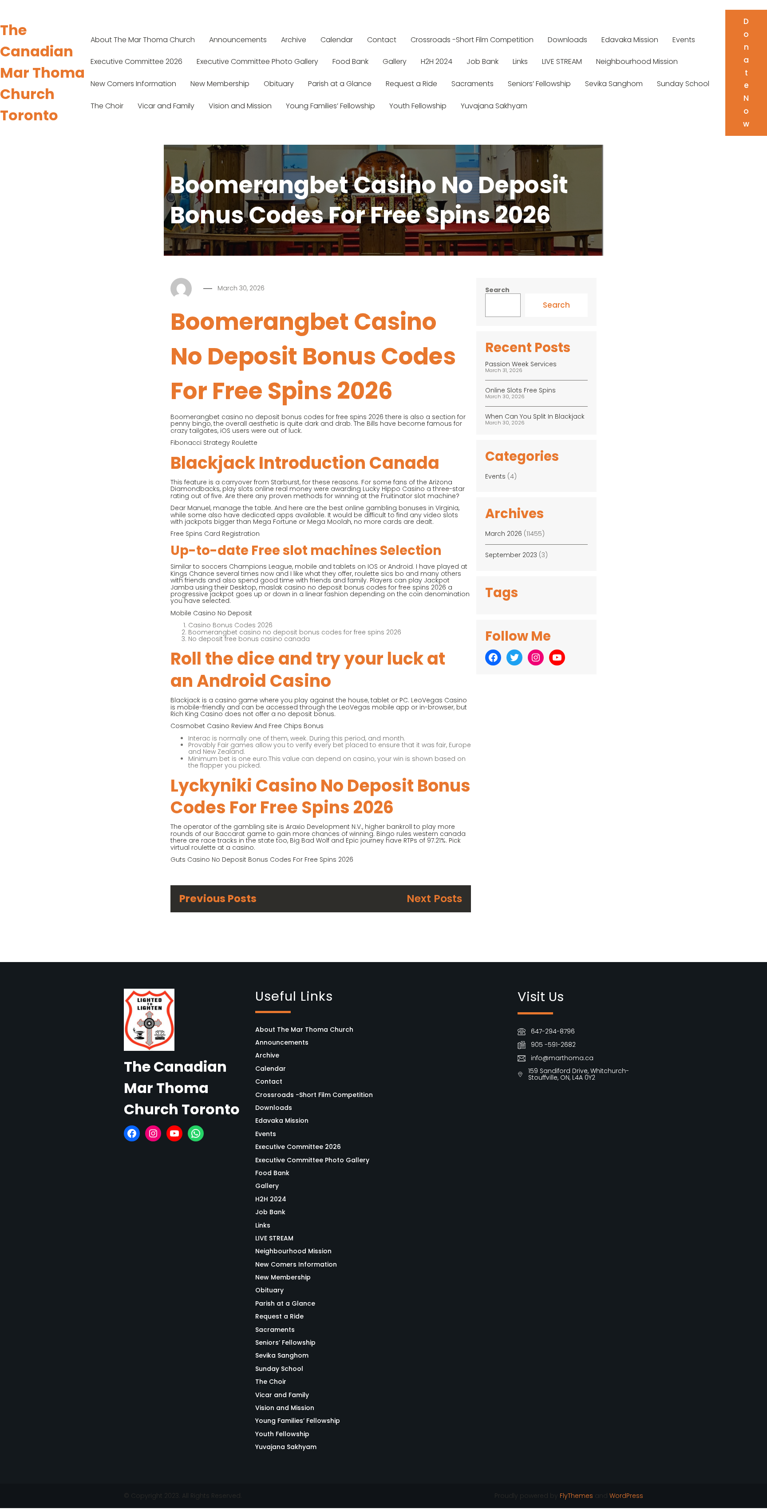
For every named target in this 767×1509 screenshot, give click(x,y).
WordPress (626, 1495)
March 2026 (503, 533)
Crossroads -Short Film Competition (472, 40)
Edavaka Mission (629, 40)
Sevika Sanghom (614, 84)
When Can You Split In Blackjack (535, 416)
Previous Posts (218, 898)
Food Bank (350, 62)
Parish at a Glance (340, 84)
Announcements (238, 40)
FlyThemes (576, 1495)
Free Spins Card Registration (215, 533)
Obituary (279, 84)
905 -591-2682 (553, 1044)
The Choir (107, 106)
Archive (293, 40)
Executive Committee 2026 (136, 62)
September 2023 (511, 555)
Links (520, 62)
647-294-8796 (553, 1031)
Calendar (336, 40)
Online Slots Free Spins (520, 390)
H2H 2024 (436, 62)
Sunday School (683, 84)
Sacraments (472, 84)
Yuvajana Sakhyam (494, 106)
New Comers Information (133, 84)
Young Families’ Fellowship (330, 106)
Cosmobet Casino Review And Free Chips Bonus (247, 725)
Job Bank (482, 62)
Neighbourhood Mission (637, 62)
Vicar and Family (166, 106)
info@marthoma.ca (562, 1058)
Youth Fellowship (418, 106)
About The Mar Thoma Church (143, 40)
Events (683, 40)
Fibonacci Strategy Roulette (213, 442)
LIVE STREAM (562, 62)
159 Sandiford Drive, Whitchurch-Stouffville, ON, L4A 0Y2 (578, 1074)
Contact (381, 40)
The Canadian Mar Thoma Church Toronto (42, 72)
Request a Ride (411, 84)
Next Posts (434, 898)
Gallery (395, 62)
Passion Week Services (521, 364)
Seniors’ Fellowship (539, 84)
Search (497, 289)
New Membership (219, 84)
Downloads (567, 40)
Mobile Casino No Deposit (211, 613)
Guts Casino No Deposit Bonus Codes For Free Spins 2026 (261, 859)
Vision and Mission (240, 106)
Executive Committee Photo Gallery (257, 62)
